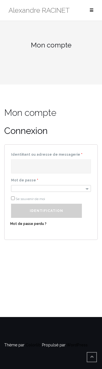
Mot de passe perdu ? (28, 224)
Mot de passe (24, 180)
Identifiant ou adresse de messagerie (46, 155)
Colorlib (33, 345)
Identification (46, 211)
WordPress (77, 345)
